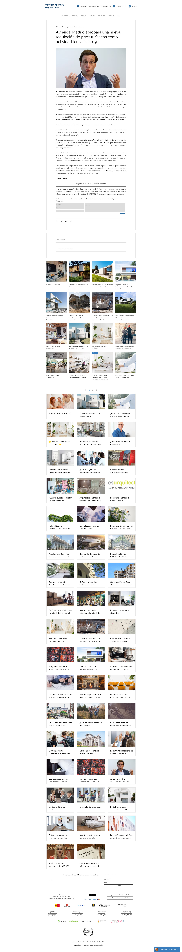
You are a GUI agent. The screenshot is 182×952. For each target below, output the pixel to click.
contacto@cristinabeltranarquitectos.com (62, 899)
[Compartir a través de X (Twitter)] (61, 221)
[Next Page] (97, 390)
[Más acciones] (125, 27)
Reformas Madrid (102, 915)
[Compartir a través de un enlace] (71, 221)
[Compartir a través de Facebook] (57, 221)
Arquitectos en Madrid (96, 945)
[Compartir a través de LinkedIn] (66, 221)
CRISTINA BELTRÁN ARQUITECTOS (54, 6)
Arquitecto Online (52, 915)
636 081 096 (66, 897)
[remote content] (91, 204)
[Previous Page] (85, 390)
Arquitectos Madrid (52, 914)
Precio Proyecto (78, 915)
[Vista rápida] (56, 271)
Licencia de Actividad (126, 913)
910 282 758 (57, 897)
